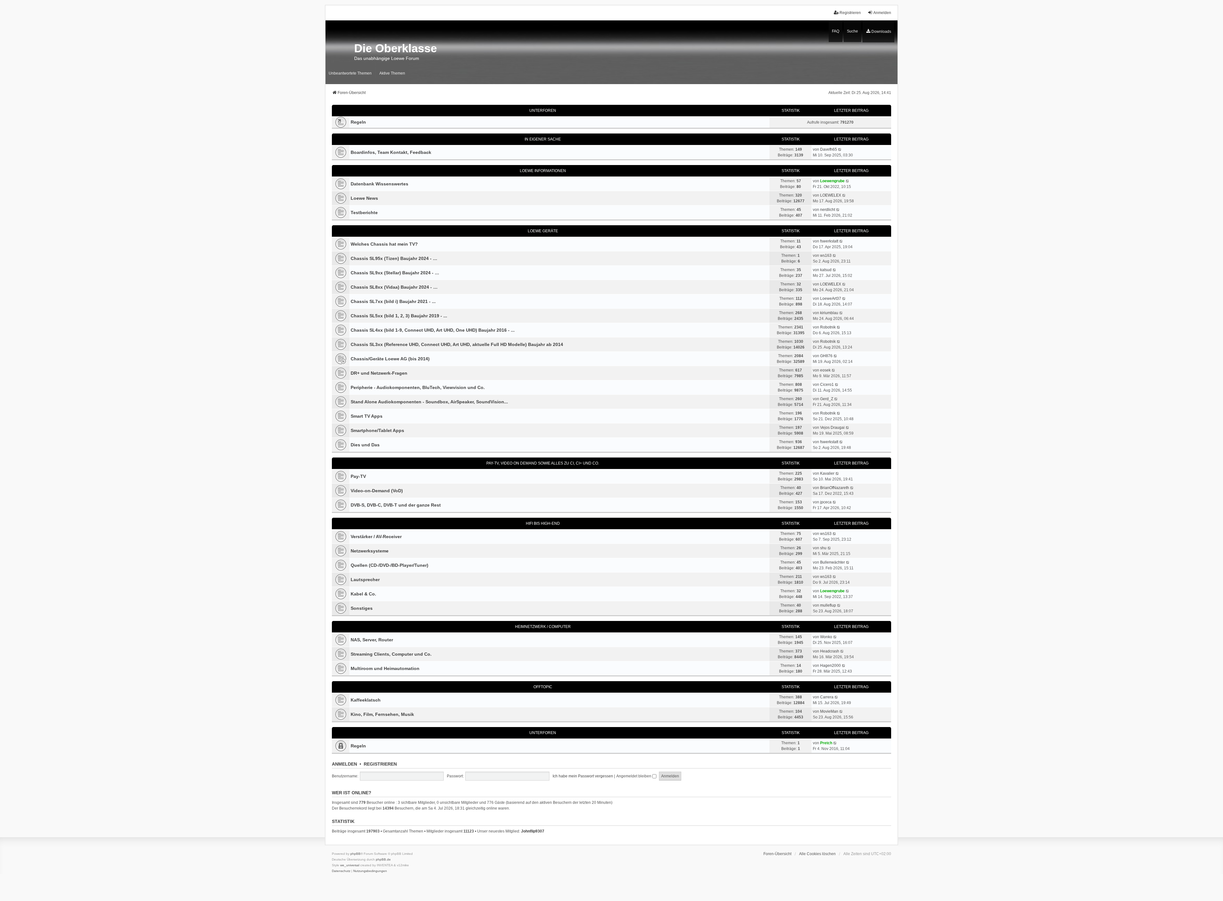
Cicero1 (827, 384)
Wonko (826, 637)
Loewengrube (832, 181)
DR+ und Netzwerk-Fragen (379, 373)
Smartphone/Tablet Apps (377, 430)
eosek (825, 370)
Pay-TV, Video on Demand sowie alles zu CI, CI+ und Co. (542, 463)
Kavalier (827, 473)
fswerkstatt (829, 241)
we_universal (349, 865)
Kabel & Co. (363, 593)
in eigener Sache (543, 139)
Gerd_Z (826, 399)
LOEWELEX (830, 195)
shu (823, 548)
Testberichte (364, 212)
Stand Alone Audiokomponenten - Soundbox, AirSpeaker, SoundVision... (429, 401)
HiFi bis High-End (543, 523)
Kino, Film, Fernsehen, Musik (382, 714)
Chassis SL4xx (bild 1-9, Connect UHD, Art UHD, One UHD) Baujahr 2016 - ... (433, 330)
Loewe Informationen (543, 171)
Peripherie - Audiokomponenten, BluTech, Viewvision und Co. (418, 387)
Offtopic (542, 687)
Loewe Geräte (543, 231)
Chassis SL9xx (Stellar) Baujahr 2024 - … (395, 272)
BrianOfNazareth (834, 488)
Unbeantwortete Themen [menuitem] (350, 73)
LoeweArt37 (830, 298)
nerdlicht (827, 209)
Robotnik (828, 327)
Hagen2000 (830, 665)
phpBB (355, 853)
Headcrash (829, 651)
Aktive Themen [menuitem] (392, 73)
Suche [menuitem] (852, 31)
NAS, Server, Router (372, 639)
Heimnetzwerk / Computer (543, 626)
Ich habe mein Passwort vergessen (583, 776)
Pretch (826, 743)
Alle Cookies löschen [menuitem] (817, 854)
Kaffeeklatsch (366, 700)
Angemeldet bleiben (634, 776)
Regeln (358, 122)
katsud (826, 270)
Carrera (826, 697)
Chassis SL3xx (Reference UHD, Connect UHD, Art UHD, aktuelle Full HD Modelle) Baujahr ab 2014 (457, 344)
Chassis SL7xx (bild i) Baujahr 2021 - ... (393, 301)
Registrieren (380, 764)
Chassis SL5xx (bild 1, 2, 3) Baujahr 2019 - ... (399, 315)
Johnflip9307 (532, 831)
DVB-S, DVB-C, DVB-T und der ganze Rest (396, 505)
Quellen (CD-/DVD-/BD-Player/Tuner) (389, 565)
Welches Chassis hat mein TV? (384, 244)
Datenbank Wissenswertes (379, 183)
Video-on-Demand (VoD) (377, 490)
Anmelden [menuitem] (882, 13)
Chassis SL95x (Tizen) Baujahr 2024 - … (394, 258)
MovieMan (829, 711)
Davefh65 (828, 149)
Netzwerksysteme (370, 550)
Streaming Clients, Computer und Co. (391, 654)
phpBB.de (383, 859)
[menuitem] (878, 31)
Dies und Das (365, 444)
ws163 (826, 255)
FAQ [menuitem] (835, 31)
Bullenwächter (832, 562)
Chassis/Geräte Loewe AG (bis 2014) (390, 358)
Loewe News (364, 198)
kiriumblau (829, 313)
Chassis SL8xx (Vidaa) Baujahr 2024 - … (394, 287)
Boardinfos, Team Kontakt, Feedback (391, 152)
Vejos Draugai (832, 427)
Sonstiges (362, 608)
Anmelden (344, 764)
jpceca (826, 502)
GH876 (826, 356)
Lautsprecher (365, 579)
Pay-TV (358, 476)
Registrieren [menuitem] (850, 13)
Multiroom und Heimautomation (385, 668)
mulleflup (828, 605)
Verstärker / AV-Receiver (376, 536)
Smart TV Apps (367, 416)
